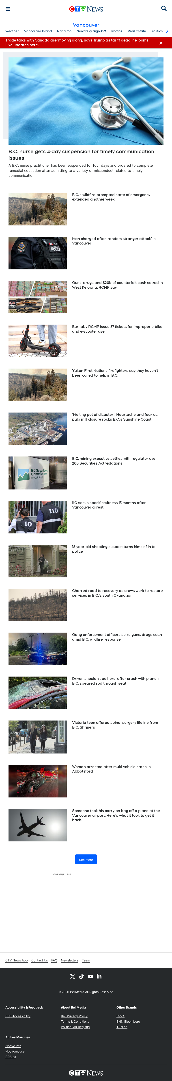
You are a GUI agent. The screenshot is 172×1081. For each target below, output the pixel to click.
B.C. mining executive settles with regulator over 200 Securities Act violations (114, 460)
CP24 (120, 1016)
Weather (12, 31)
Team (86, 960)
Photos (116, 31)
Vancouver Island (38, 31)
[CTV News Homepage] (86, 9)
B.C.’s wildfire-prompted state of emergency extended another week (111, 197)
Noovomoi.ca (15, 1051)
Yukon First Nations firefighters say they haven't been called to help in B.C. (115, 373)
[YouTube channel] (90, 976)
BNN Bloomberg (128, 1021)
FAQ (54, 960)
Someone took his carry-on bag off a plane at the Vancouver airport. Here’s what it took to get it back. (116, 815)
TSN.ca (121, 1027)
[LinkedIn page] (99, 976)
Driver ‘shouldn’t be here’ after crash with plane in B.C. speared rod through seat (116, 681)
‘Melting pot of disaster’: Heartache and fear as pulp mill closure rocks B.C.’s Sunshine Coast (115, 417)
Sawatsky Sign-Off (91, 31)
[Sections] (8, 8)
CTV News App (16, 960)
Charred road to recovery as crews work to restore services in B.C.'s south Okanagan (117, 593)
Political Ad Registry (75, 1027)
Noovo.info (13, 1046)
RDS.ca (10, 1057)
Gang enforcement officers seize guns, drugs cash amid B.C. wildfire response (117, 637)
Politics (157, 31)
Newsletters (69, 960)
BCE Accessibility (17, 1016)
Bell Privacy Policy (74, 1016)
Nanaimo (64, 31)
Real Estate (137, 31)
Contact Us (39, 960)
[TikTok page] (81, 976)
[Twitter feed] (72, 976)
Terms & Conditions (75, 1021)
